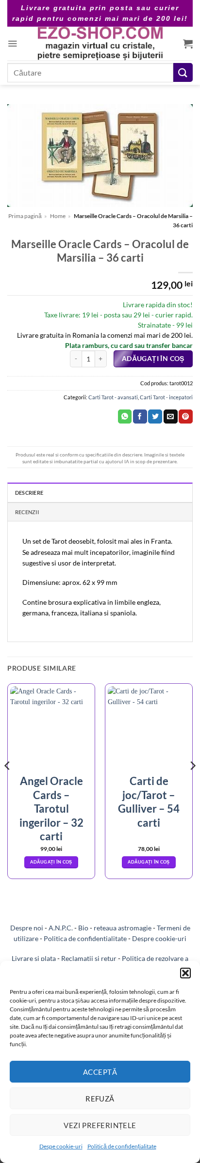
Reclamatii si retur (89, 958)
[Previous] (8, 785)
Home (58, 216)
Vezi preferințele (100, 1125)
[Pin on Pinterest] (186, 416)
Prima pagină (25, 216)
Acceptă (100, 1072)
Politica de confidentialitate (85, 938)
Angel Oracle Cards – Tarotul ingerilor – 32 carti (51, 808)
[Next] (192, 785)
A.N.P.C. (61, 928)
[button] (185, 973)
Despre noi (26, 928)
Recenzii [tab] (27, 512)
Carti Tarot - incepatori (166, 397)
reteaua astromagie (122, 928)
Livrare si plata (34, 958)
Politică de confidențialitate (121, 1146)
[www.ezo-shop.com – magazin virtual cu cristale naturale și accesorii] (100, 44)
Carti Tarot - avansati (113, 397)
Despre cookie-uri (159, 938)
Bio (83, 928)
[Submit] (183, 72)
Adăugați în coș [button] (51, 861)
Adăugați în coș (153, 358)
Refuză (100, 1098)
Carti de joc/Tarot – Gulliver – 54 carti (149, 801)
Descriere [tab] (29, 492)
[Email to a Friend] (171, 416)
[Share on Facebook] (140, 416)
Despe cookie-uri (61, 1146)
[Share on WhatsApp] (125, 416)
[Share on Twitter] (155, 416)
